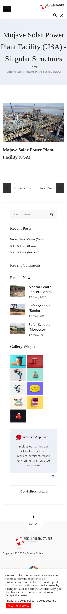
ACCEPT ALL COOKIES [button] (18, 605)
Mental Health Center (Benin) (27, 239)
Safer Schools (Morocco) (24, 252)
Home (33, 67)
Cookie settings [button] (46, 600)
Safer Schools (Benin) (23, 245)
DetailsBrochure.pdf (34, 491)
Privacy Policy (34, 553)
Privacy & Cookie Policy (20, 600)
